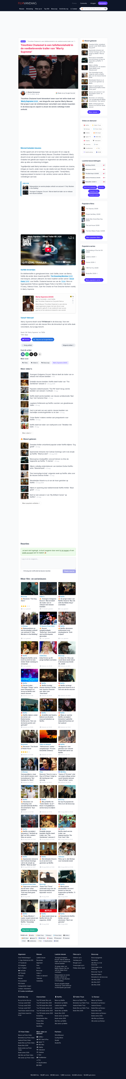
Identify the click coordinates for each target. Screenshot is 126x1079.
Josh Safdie (51, 299)
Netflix (32, 935)
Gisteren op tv (77, 957)
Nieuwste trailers (96, 974)
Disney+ (49, 935)
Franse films (40, 1021)
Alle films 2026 (95, 979)
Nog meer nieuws (28, 930)
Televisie (39, 978)
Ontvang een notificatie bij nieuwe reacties (36, 571)
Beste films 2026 (60, 1013)
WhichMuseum (59, 1035)
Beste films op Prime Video (26, 1043)
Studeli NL (58, 1043)
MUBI (56, 941)
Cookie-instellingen (26, 991)
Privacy (74, 3)
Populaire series (94, 195)
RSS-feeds (21, 983)
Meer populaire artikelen (30, 503)
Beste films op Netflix (61, 1010)
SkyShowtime (48, 941)
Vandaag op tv (77, 960)
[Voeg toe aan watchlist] (72, 301)
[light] (80, 8)
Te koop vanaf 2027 (24, 1008)
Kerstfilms (39, 1026)
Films (26, 363)
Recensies (39, 960)
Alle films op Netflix (60, 1021)
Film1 (24, 941)
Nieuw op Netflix (60, 1000)
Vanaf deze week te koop (26, 1010)
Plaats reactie (69, 571)
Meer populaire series (93, 280)
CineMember (32, 941)
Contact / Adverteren (24, 988)
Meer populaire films (93, 237)
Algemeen (39, 963)
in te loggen (64, 550)
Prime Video (58, 935)
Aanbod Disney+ (96, 1005)
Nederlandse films (41, 1018)
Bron (26, 335)
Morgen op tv (77, 963)
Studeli (57, 1040)
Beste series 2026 (60, 1018)
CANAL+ (67, 935)
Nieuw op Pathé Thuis (79, 1000)
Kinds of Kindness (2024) (93, 177)
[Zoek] (106, 8)
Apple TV (34, 938)
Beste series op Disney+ (98, 1013)
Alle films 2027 (95, 982)
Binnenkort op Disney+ (98, 1003)
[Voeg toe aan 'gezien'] (72, 299)
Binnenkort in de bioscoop (99, 977)
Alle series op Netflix (61, 1023)
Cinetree (67, 938)
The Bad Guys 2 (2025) (92, 173)
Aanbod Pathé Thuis (79, 1005)
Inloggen (93, 3)
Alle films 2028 (95, 984)
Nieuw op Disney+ (96, 1000)
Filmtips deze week (79, 968)
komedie (43, 299)
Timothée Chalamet (44, 301)
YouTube (23, 970)
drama (38, 299)
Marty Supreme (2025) (44, 297)
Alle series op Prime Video (26, 1057)
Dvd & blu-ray (23, 997)
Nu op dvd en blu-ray (24, 1000)
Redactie (21, 975)
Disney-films (40, 1023)
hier (36, 327)
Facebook (23, 963)
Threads (22, 973)
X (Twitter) (23, 968)
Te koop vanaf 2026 (24, 1005)
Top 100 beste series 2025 (44, 1010)
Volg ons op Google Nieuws (44, 339)
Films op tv (77, 954)
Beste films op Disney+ (98, 1008)
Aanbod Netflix (59, 1008)
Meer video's (26, 433)
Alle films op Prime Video (25, 1055)
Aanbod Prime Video (24, 1040)
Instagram (23, 965)
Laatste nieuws (40, 957)
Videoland (58, 938)
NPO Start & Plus (43, 1039)
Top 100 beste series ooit (44, 1008)
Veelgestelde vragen (24, 986)
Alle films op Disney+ (97, 1018)
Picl (40, 941)
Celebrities (39, 981)
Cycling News (59, 1037)
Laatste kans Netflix (61, 1005)
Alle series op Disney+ (98, 1021)
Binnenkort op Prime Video (26, 1037)
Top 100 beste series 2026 (44, 1013)
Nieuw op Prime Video (25, 1035)
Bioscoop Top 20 (96, 972)
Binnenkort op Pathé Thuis (81, 1003)
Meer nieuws (93, 112)
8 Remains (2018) (91, 169)
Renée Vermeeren (34, 92)
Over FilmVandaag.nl (24, 957)
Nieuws (20, 978)
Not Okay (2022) (90, 165)
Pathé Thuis (40, 935)
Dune (63, 281)
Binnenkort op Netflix (61, 1003)
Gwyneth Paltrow (58, 301)
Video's (35, 363)
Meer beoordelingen (90, 187)
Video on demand (41, 975)
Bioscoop (46, 363)
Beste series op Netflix (62, 1016)
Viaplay (50, 938)
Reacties (27, 339)
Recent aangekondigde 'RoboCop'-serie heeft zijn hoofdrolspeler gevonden (63, 985)
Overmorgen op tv (78, 965)
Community (83, 3)
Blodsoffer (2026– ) (91, 181)
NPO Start (25, 938)
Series (38, 968)
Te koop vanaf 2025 (24, 1003)
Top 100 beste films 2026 (44, 1005)
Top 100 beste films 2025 (44, 1003)
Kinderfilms (39, 1016)
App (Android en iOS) (26, 960)
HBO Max (42, 938)
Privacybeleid (22, 981)
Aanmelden (102, 3)
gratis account (27, 553)
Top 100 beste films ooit (43, 1000)
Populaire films (94, 191)
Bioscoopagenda (96, 957)
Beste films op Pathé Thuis (81, 1008)
